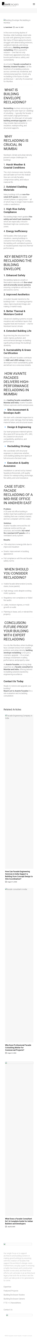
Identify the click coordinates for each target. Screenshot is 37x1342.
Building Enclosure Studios (14, 1295)
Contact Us (8, 1310)
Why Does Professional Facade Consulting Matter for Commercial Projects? (18, 1047)
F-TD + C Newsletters (12, 1303)
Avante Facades (21, 691)
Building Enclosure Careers (14, 1299)
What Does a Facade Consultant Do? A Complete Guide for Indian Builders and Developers (19, 1221)
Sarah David (8, 27)
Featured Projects (11, 1291)
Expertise (7, 1287)
